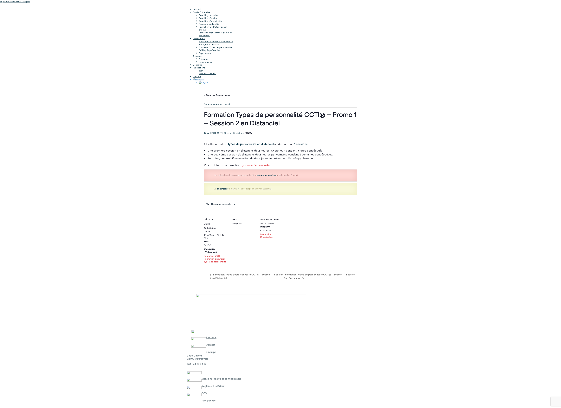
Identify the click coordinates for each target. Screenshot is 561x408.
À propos (197, 56)
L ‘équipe (211, 352)
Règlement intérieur (213, 386)
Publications (199, 67)
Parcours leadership (209, 23)
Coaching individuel (208, 15)
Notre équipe (205, 61)
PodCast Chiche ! (207, 73)
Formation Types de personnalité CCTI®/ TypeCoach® (215, 49)
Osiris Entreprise (201, 12)
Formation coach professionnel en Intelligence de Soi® (216, 43)
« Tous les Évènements (217, 95)
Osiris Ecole (199, 38)
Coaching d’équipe (208, 18)
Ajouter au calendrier (221, 204)
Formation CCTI (212, 255)
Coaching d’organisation (211, 21)
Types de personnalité (255, 165)
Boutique (197, 64)
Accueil (196, 9)
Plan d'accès (209, 400)
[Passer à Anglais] (203, 82)
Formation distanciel (214, 258)
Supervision (205, 53)
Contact (197, 76)
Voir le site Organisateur (266, 235)
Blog (201, 70)
